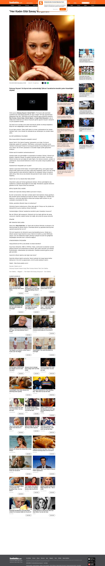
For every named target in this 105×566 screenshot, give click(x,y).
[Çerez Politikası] (53, 565)
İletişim (18, 562)
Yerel (56, 558)
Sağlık (71, 5)
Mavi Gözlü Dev (20, 225)
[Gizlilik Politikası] (36, 565)
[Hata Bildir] (79, 565)
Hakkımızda (12, 562)
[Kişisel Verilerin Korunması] (61, 565)
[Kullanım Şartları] (29, 565)
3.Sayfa (92, 5)
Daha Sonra (55, 9)
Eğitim (85, 5)
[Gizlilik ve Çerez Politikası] (44, 565)
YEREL (75, 3)
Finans (19, 5)
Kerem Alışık (20, 118)
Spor (47, 558)
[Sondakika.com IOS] (91, 559)
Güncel (33, 558)
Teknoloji (27, 5)
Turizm (78, 5)
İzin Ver (62, 9)
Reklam (15, 562)
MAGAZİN (67, 3)
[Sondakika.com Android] (91, 561)
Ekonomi (43, 558)
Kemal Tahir (30, 113)
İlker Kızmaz (13, 118)
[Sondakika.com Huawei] (91, 564)
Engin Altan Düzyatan (41, 118)
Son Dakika (28, 558)
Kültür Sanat (35, 5)
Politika (12, 5)
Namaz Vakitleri (66, 558)
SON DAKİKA (30, 3)
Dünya (38, 558)
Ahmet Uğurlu (29, 118)
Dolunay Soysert (22, 113)
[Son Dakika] (15, 3)
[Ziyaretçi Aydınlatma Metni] (71, 565)
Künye (21, 562)
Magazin (51, 558)
